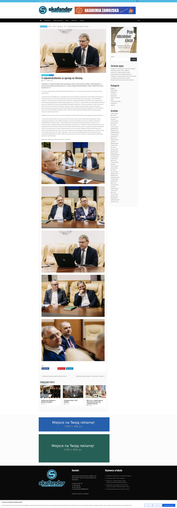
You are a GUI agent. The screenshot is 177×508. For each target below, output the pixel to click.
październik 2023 (115, 177)
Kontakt (82, 20)
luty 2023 (113, 192)
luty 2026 (113, 124)
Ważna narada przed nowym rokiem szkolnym (122, 80)
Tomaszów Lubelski (116, 101)
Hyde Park (74, 20)
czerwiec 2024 (114, 162)
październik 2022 (115, 199)
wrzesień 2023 (114, 179)
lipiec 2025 (113, 138)
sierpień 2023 (114, 181)
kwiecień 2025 (114, 143)
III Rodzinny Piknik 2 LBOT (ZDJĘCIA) (71, 401)
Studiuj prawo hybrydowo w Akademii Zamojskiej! (48, 401)
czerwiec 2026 (114, 117)
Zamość (51, 75)
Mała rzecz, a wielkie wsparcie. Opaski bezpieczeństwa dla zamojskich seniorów (95, 401)
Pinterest (61, 368)
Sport (67, 20)
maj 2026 (113, 119)
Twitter (54, 368)
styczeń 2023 (114, 194)
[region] (88, 504)
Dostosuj (148, 505)
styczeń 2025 (114, 149)
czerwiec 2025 (114, 139)
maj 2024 (113, 164)
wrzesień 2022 (114, 201)
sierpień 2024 (114, 158)
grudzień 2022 (114, 196)
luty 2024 (113, 169)
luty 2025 (113, 147)
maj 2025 (113, 141)
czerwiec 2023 (114, 184)
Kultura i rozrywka (115, 97)
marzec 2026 (114, 123)
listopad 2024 (114, 153)
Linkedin (70, 368)
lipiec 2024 (113, 160)
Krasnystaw (114, 95)
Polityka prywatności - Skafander (80, 493)
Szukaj (112, 56)
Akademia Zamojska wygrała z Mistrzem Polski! (54, 376)
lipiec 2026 (113, 115)
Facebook (137, 1)
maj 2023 (113, 186)
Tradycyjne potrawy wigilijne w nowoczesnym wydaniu (89, 376)
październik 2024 (115, 154)
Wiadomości (47, 20)
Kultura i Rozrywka (58, 20)
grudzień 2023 (114, 173)
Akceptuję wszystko (168, 505)
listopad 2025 (114, 130)
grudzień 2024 (114, 151)
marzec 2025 (114, 145)
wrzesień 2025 (114, 134)
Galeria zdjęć (114, 90)
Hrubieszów (114, 92)
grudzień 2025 (114, 128)
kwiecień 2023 (114, 188)
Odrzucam (157, 505)
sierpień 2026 (114, 113)
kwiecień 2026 (114, 121)
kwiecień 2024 (114, 166)
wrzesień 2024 (114, 156)
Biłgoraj (113, 88)
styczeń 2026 (114, 126)
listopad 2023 (114, 175)
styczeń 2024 (114, 171)
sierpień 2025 (114, 136)
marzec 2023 (114, 190)
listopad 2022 (114, 198)
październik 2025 (115, 132)
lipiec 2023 (113, 183)
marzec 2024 (114, 168)
